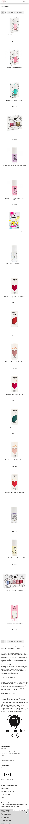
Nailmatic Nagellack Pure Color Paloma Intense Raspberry (14, 297)
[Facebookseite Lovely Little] (2, 774)
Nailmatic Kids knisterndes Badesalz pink (14, 230)
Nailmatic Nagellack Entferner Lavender (14, 263)
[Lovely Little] (3, 1)
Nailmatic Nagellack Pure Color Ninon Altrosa (14, 361)
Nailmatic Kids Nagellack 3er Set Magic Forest (14, 132)
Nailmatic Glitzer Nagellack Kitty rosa (14, 67)
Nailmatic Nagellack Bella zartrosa (14, 34)
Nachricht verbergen (20, 810)
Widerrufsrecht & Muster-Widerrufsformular (10, 753)
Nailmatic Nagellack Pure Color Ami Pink (14, 394)
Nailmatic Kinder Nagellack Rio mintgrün (14, 100)
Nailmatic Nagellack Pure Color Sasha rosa (14, 459)
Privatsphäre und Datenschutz (7, 760)
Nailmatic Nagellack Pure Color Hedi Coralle (14, 492)
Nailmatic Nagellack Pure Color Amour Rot (14, 329)
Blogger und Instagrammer (7, 779)
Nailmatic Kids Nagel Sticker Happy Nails (14, 623)
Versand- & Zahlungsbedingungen (8, 751)
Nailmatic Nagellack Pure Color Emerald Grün (14, 427)
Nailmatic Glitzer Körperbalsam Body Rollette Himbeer (14, 199)
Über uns (3, 755)
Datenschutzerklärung (6, 823)
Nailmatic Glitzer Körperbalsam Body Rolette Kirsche (14, 165)
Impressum (3, 748)
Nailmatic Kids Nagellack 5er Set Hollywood (14, 590)
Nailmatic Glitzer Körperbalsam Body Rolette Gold (14, 557)
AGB (2, 757)
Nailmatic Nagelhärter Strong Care (14, 525)
